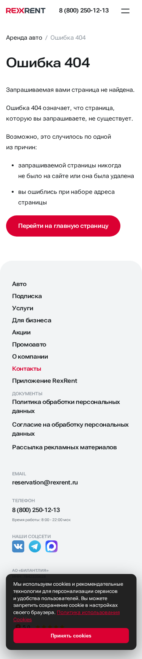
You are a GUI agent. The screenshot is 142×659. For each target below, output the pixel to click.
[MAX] (51, 546)
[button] (125, 10)
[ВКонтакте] (18, 546)
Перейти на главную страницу (63, 225)
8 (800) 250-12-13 (84, 10)
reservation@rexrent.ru (45, 482)
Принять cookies (71, 636)
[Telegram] (35, 546)
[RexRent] (28, 10)
